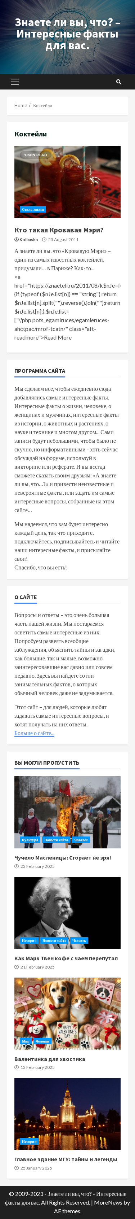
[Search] (118, 82)
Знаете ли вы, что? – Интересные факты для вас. (68, 33)
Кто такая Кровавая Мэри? (67, 182)
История (29, 940)
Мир (26, 1041)
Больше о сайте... (34, 732)
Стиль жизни (33, 209)
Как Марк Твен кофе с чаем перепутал (67, 913)
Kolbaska (28, 239)
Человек (81, 840)
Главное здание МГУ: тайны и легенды (67, 1114)
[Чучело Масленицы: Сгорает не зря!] (67, 812)
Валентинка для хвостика (67, 1014)
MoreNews (108, 1202)
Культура (30, 840)
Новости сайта (56, 840)
